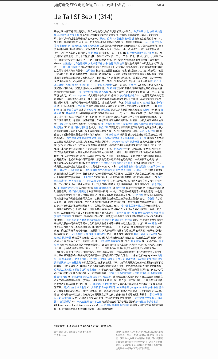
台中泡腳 (80, 106)
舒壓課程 (105, 109)
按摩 (111, 134)
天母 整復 (150, 130)
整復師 (154, 212)
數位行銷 (103, 127)
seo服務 (152, 223)
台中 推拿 (138, 194)
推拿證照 (129, 38)
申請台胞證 (140, 166)
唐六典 (128, 219)
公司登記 (90, 70)
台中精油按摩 (84, 138)
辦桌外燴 (59, 127)
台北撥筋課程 (131, 102)
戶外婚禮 (69, 84)
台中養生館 (96, 301)
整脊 (116, 134)
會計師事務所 (127, 138)
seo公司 (149, 42)
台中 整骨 (108, 63)
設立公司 (156, 81)
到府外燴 (138, 31)
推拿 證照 (136, 241)
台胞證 (146, 102)
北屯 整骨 (127, 162)
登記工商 (91, 180)
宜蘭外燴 (114, 273)
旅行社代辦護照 (90, 45)
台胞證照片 (73, 170)
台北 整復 (93, 52)
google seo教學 (120, 141)
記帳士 (108, 84)
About (160, 4)
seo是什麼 (118, 38)
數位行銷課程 (156, 123)
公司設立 (62, 170)
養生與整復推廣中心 (75, 180)
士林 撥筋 (141, 258)
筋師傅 (146, 109)
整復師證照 (100, 234)
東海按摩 (130, 258)
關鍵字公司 (106, 38)
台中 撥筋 (152, 258)
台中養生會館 (86, 91)
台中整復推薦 (108, 123)
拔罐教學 (115, 241)
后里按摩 (120, 187)
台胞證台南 (126, 273)
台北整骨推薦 (79, 258)
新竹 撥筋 (62, 276)
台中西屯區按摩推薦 (132, 205)
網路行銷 (104, 91)
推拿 (118, 123)
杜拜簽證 (71, 219)
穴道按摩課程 (95, 63)
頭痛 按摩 (119, 63)
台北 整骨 (106, 305)
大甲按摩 (139, 298)
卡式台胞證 (80, 287)
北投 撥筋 (116, 162)
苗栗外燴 (74, 34)
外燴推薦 (124, 287)
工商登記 (107, 138)
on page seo (80, 95)
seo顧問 (151, 166)
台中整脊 (71, 138)
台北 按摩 (149, 31)
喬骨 (96, 187)
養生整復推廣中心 (84, 84)
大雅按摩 (96, 287)
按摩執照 (134, 141)
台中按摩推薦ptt (141, 273)
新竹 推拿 (88, 234)
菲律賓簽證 (63, 34)
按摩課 (116, 138)
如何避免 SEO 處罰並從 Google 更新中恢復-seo (93, 4)
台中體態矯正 (74, 45)
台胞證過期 (81, 63)
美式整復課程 (127, 95)
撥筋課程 (124, 305)
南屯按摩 (66, 298)
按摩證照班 (60, 262)
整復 (96, 91)
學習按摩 (112, 88)
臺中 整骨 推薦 (123, 170)
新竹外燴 (154, 294)
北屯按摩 (149, 52)
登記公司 (107, 276)
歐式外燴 (59, 84)
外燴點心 (95, 162)
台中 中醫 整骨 (135, 212)
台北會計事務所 (106, 258)
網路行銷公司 (94, 219)
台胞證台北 (69, 63)
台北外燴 (62, 45)
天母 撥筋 (128, 123)
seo (142, 130)
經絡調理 (119, 148)
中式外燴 (149, 298)
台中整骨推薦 (126, 166)
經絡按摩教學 (141, 123)
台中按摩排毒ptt (110, 287)
